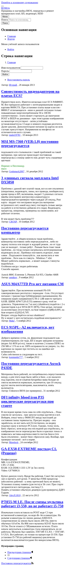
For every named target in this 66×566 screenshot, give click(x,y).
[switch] (2, 6)
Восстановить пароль (18, 79)
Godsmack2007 (16, 171)
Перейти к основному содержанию (19, 2)
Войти (10, 49)
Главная (11, 62)
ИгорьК (13, 85)
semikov (13, 277)
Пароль (5, 71)
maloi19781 (15, 135)
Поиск (4, 19)
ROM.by (5, 8)
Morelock (13, 442)
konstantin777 (16, 357)
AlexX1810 (15, 495)
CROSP (13, 221)
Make (12, 320)
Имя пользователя (10, 67)
